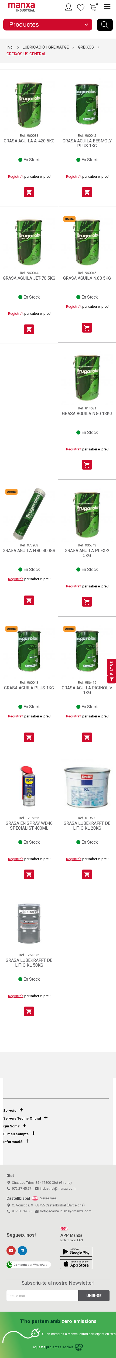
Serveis (9, 1111)
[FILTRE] (111, 679)
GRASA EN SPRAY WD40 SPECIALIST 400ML (29, 825)
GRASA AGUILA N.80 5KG (87, 278)
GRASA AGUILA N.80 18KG (87, 413)
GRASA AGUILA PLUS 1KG (29, 688)
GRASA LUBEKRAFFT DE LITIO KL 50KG (29, 962)
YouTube (11, 1250)
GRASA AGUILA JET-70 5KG (29, 278)
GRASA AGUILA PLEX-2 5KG (87, 553)
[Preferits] (81, 7)
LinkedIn (22, 1250)
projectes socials (59, 1347)
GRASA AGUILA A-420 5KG (29, 141)
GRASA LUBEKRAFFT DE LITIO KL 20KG (87, 825)
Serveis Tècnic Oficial (22, 1118)
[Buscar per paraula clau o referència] (105, 25)
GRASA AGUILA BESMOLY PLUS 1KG (87, 143)
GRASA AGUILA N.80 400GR (29, 550)
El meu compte (16, 1134)
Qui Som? (11, 1126)
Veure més (48, 1198)
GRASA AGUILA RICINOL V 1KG (87, 690)
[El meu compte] (69, 7)
